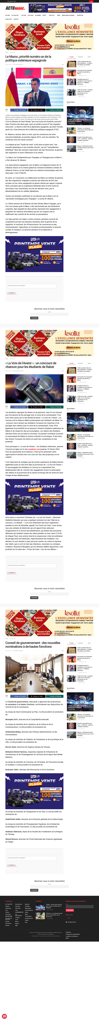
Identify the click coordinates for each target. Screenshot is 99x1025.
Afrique (7, 906)
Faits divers (8, 923)
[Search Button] (93, 17)
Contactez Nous (72, 922)
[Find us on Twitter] (68, 918)
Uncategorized (29, 918)
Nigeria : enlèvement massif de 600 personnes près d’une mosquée (85, 147)
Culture (23, 15)
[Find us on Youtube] (71, 918)
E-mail (49, 312)
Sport (44, 15)
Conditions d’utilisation (72, 936)
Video (58, 15)
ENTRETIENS (8, 916)
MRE (16, 925)
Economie (38, 15)
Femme (7, 925)
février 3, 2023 (8, 64)
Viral (26, 922)
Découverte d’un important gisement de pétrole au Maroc (84, 72)
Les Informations (18, 915)
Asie (6, 910)
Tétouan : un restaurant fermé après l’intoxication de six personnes (85, 130)
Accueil (7, 15)
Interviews (17, 908)
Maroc (21, 64)
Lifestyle (51, 15)
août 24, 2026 (72, 123)
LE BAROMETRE (19, 912)
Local (16, 919)
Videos (27, 920)
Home (6, 52)
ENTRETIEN (80, 15)
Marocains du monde (68, 15)
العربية (91, 1)
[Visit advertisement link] (60, 8)
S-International (29, 910)
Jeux (16, 910)
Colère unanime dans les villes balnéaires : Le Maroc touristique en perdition (84, 63)
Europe (7, 921)
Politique (30, 15)
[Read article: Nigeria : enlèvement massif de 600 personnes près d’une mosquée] (71, 148)
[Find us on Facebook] (66, 918)
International (18, 904)
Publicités (8, 19)
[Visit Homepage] (15, 8)
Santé (26, 912)
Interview (17, 906)
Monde (17, 923)
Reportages (28, 908)
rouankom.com (34, 449)
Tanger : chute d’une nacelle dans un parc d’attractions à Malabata (54, 906)
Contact (16, 19)
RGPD (67, 938)
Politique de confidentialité (73, 934)
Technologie (28, 916)
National (27, 904)
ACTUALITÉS (15, 15)
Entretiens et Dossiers (8, 919)
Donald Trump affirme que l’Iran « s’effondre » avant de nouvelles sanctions (85, 138)
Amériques (8, 908)
